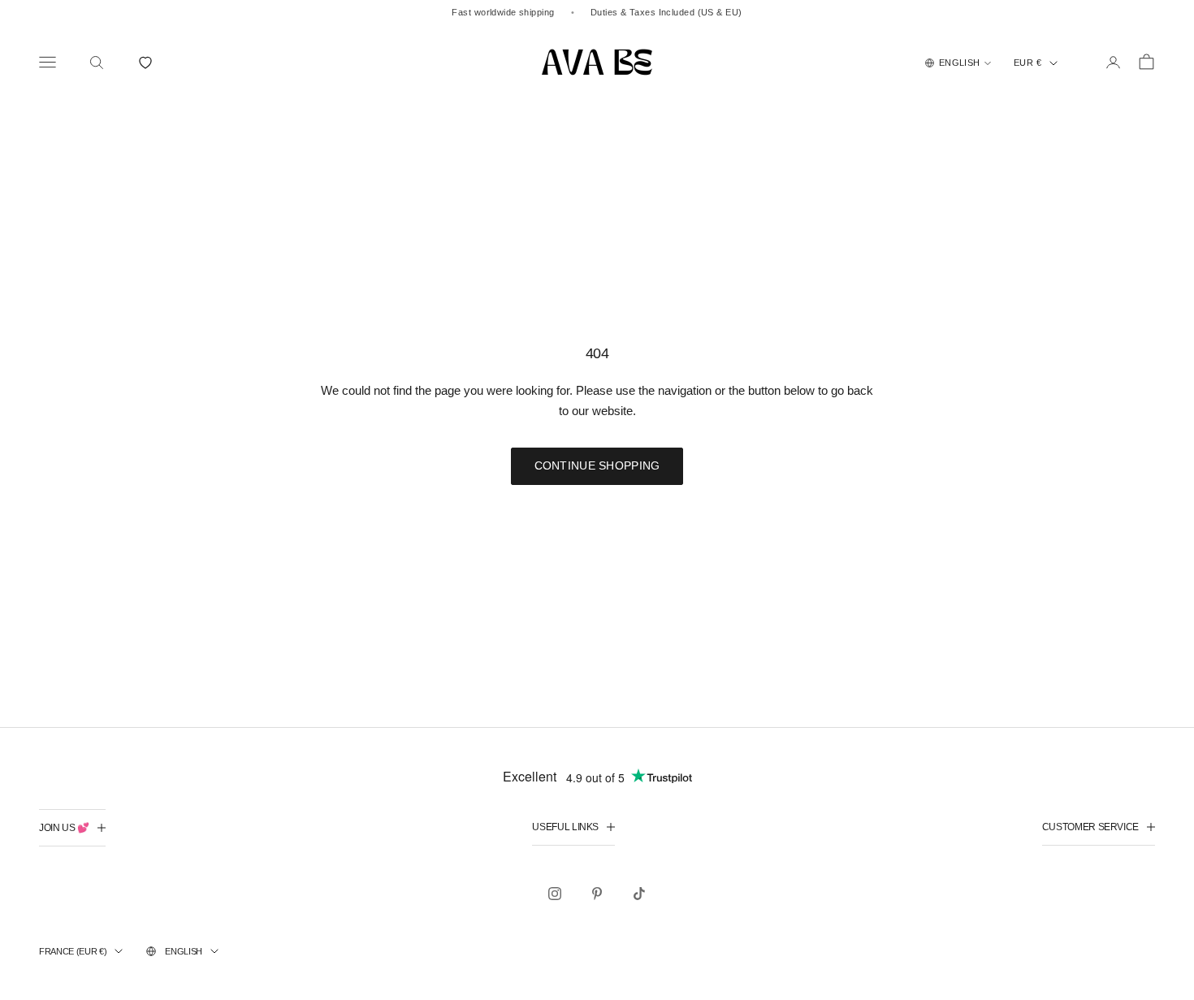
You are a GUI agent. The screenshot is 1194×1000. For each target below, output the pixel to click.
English (183, 951)
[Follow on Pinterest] (597, 893)
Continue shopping (597, 465)
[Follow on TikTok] (639, 893)
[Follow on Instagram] (555, 893)
